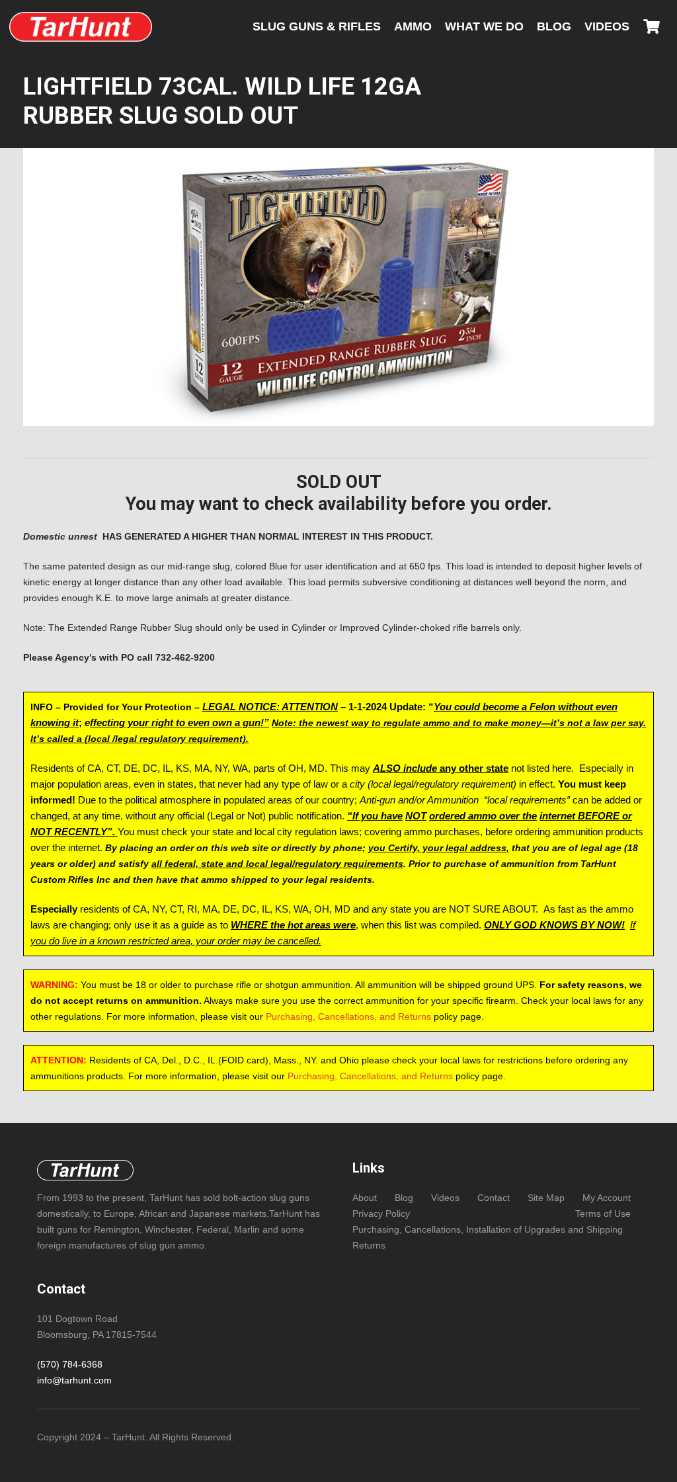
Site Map (546, 1197)
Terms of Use (603, 1213)
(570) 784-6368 (69, 1364)
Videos (445, 1197)
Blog (404, 1197)
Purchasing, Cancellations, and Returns (348, 1016)
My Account (606, 1197)
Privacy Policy (381, 1213)
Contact (493, 1197)
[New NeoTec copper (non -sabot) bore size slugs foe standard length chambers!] (80, 27)
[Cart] (652, 26)
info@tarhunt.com (74, 1380)
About (364, 1197)
